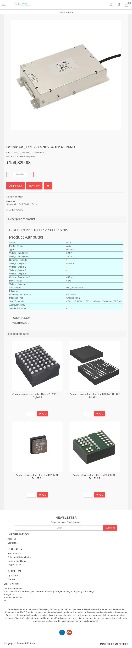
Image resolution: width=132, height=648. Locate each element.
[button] (66, 12)
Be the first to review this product (21, 156)
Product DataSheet (20, 323)
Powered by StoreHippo (114, 643)
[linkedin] (62, 632)
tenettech (19, 197)
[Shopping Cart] (126, 5)
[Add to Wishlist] (48, 185)
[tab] (111, 5)
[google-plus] (69, 632)
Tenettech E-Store (26, 643)
